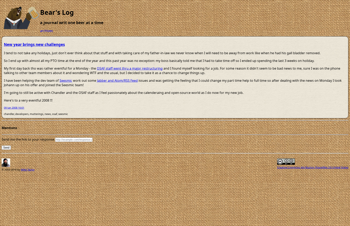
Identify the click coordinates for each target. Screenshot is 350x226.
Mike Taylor (28, 169)
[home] (22, 28)
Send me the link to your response (28, 139)
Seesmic (66, 80)
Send (6, 147)
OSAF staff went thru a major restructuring (130, 68)
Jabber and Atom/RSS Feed (117, 80)
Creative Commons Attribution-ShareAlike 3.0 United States (312, 167)
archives (46, 31)
